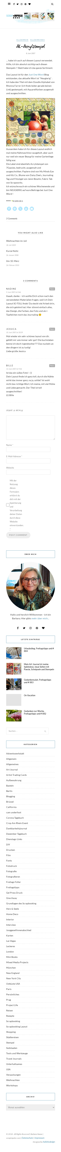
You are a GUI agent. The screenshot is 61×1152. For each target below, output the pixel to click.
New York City (13, 978)
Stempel (10, 1042)
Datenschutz (27, 1137)
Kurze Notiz (12, 251)
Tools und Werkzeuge (17, 1053)
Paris (8, 989)
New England (13, 973)
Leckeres (10, 946)
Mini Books (12, 957)
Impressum (39, 1137)
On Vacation (29, 695)
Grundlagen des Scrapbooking (21, 903)
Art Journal (12, 769)
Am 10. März (12, 261)
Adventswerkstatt (15, 753)
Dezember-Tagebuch (16, 833)
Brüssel (10, 801)
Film (8, 855)
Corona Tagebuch (15, 817)
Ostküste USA (13, 983)
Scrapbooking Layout (16, 1026)
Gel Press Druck (14, 892)
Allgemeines (37, 40)
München (11, 967)
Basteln (10, 785)
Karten (9, 935)
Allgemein (22, 40)
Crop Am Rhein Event (17, 823)
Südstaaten (11, 1048)
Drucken (10, 849)
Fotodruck (11, 866)
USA (8, 1069)
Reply (52, 289)
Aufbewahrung (13, 780)
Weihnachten (13, 1080)
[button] (9, 209)
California (11, 807)
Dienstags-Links (14, 839)
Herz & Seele (12, 908)
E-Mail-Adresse (14, 456)
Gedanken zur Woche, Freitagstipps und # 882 (35, 712)
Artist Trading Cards (16, 775)
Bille (9, 365)
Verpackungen (13, 1074)
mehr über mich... (40, 618)
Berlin (9, 791)
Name (9, 445)
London (10, 951)
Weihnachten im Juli (16, 240)
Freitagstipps (12, 887)
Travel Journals (13, 1058)
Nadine (11, 288)
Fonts (9, 860)
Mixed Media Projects (17, 962)
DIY (8, 844)
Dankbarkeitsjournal (16, 828)
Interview (11, 924)
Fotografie (11, 871)
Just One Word (36, 74)
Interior (10, 919)
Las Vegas (11, 940)
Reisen (9, 1010)
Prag (8, 999)
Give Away (11, 898)
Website (10, 467)
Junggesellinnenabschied (18, 930)
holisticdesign (49, 1141)
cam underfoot (13, 812)
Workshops (12, 1085)
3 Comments (11, 218)
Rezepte (10, 1015)
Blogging (10, 796)
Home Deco (12, 914)
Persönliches (12, 994)
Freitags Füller (13, 882)
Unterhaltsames (14, 1064)
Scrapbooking (13, 1021)
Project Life (12, 1005)
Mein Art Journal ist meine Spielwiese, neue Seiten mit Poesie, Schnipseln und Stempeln (39, 667)
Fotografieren (13, 876)
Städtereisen (12, 1037)
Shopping (11, 1031)
